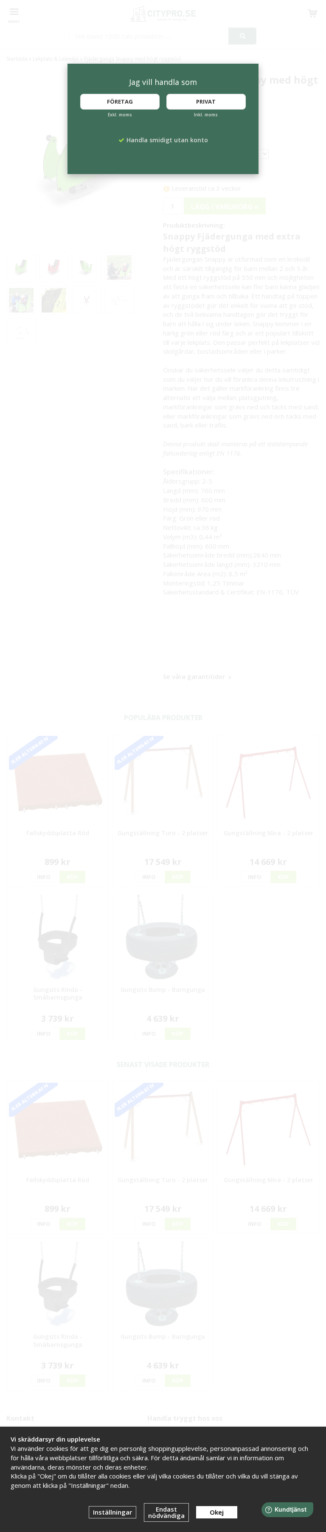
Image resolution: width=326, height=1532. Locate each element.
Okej (217, 1512)
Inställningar (112, 1512)
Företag (120, 101)
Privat (206, 101)
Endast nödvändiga (166, 1512)
